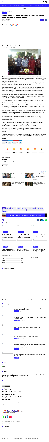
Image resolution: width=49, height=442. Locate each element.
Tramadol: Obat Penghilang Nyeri (12, 402)
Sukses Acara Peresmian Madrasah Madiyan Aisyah (8, 250)
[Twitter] (41, 220)
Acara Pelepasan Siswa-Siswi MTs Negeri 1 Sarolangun (39, 235)
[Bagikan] (46, 20)
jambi (19, 208)
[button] (43, 2)
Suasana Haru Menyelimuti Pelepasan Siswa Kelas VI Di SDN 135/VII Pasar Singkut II (39, 250)
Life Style (9, 389)
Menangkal (32, 208)
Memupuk (25, 208)
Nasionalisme (40, 208)
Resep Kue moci (7, 399)
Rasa (29, 209)
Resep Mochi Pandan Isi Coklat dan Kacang (15, 397)
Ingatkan (14, 208)
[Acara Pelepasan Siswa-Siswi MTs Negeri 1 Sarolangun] (40, 229)
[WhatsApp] (46, 220)
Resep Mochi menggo (8, 394)
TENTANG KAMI (5, 431)
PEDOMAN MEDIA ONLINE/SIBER (8, 429)
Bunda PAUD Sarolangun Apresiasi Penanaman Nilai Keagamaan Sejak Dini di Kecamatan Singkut (8, 236)
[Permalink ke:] (3, 20)
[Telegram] (43, 220)
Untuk (42, 209)
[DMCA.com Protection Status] (6, 386)
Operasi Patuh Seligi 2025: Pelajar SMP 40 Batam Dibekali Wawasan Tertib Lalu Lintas (24, 236)
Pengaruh (16, 209)
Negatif (5, 209)
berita (8, 208)
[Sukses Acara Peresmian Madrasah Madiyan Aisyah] (9, 243)
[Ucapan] (4, 364)
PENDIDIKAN (5, 13)
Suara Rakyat (35, 209)
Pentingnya (23, 209)
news (11, 209)
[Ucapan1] (24, 8)
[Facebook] (38, 220)
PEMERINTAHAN (21, 232)
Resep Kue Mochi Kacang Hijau (11, 392)
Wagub (5, 211)
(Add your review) (34, 257)
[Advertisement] (24, 36)
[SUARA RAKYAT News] (7, 1)
